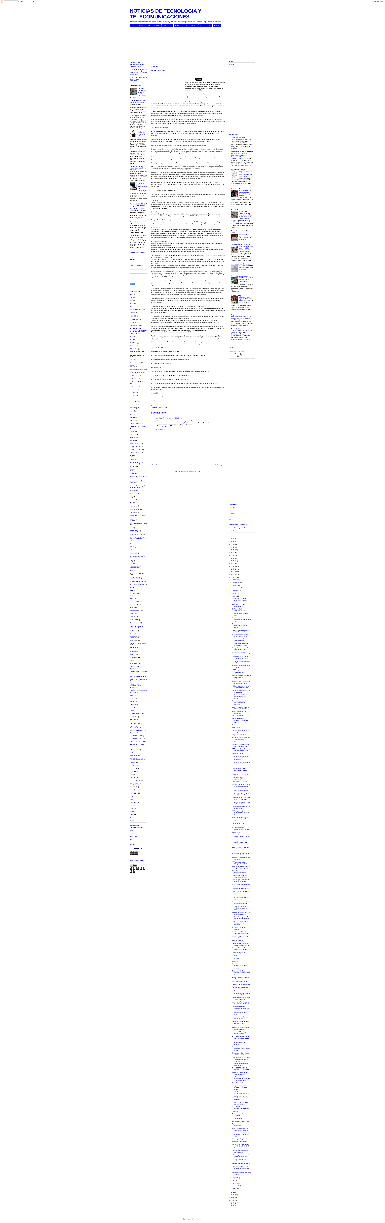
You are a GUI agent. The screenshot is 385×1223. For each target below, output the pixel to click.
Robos (132, 634)
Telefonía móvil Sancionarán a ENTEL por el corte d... (241, 867)
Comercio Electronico (136, 369)
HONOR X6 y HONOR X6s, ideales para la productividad (138, 79)
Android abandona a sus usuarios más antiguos (240, 1129)
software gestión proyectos (138, 671)
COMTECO (133, 375)
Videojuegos (134, 784)
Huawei (132, 500)
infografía (133, 512)
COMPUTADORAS (163, 407)
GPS (131, 470)
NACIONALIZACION (136, 581)
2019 (233, 558)
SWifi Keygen (236, 727)
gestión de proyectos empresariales (136, 463)
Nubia (132, 598)
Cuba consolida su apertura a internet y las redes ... (241, 1079)
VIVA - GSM (133, 793)
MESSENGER (134, 567)
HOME (133, 25)
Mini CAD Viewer (237, 940)
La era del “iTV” (237, 832)
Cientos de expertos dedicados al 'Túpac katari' (241, 1007)
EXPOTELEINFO (135, 453)
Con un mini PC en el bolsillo (241, 781)
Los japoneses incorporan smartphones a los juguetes (240, 1042)
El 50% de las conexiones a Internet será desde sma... (241, 1092)
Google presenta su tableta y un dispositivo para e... (241, 644)
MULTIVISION (134, 578)
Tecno (132, 710)
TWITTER (133, 777)
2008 (233, 1200)
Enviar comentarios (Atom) (192, 471)
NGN (131, 587)
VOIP (131, 799)
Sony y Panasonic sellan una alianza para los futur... (241, 708)
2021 (233, 552)
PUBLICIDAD (134, 614)
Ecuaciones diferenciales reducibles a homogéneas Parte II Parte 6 (246, 267)
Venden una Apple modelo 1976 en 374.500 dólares (241, 1003)
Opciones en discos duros (240, 888)
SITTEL (132, 654)
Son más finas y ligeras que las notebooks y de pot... (241, 682)
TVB (131, 774)
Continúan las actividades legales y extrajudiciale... (240, 964)
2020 (233, 555)
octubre (235, 585)
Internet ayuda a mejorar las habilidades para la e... (241, 1155)
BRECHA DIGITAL (135, 352)
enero (235, 1188)
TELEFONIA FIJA (135, 736)
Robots (141, 25)
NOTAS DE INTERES (136, 593)
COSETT (133, 389)
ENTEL (209, 25)
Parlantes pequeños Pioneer (241, 984)
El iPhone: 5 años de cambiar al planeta (238, 610)
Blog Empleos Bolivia (238, 169)
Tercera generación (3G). (138, 151)
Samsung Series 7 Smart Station (142, 184)
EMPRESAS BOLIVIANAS (138, 426)
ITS (131, 550)
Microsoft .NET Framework (240, 716)
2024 (233, 544)
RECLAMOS (134, 620)
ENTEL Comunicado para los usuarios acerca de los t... (241, 892)
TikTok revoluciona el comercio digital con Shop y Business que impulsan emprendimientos (245, 194)
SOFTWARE (134, 663)
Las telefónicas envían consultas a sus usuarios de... (240, 897)
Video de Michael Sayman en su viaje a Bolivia (241, 1032)
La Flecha (232, 531)
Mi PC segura (236, 670)
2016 (233, 566)
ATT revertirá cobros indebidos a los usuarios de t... (240, 812)
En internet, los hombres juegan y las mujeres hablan (240, 600)
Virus (131, 790)
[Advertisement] (190, 44)
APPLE (132, 322)
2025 (233, 541)
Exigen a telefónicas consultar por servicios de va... (241, 972)
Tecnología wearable (238, 137)
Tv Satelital (133, 771)
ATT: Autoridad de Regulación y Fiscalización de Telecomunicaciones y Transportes (138, 331)
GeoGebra (235, 968)
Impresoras (133, 506)
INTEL (132, 520)
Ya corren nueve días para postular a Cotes (240, 639)
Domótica (133, 417)
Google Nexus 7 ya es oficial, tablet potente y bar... (241, 648)
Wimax (132, 808)
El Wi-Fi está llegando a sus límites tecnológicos (241, 885)
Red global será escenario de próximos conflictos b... (241, 794)
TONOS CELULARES (136, 759)
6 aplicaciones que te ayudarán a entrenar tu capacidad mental (137, 64)
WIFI (131, 805)
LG (131, 561)
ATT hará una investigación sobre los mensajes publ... (241, 1037)
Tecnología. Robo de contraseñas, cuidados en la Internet (138, 167)
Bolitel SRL (133, 343)
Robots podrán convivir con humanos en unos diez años (240, 1012)
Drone (132, 420)
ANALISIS (133, 316)
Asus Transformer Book (239, 981)
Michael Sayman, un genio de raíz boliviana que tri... (241, 687)
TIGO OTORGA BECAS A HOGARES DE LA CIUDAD (241, 1068)
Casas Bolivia (235, 210)
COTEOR (133, 408)
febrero (235, 1186)
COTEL (177, 25)
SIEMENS (133, 648)
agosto (235, 590)
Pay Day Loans (189, 423)
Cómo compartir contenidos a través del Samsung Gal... (241, 764)
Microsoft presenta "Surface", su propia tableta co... (241, 913)
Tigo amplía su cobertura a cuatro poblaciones (240, 854)
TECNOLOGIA (134, 714)
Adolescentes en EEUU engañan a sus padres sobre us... (240, 720)
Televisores (133, 750)
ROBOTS (133, 637)
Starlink (132, 698)
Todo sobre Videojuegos (239, 276)
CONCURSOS (134, 378)
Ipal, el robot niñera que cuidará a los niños (142, 133)
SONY (132, 695)
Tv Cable (133, 765)
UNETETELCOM (135, 780)
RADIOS (132, 617)
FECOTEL (133, 459)
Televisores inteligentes (239, 1141)
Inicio (189, 465)
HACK (148, 25)
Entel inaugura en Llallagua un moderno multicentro (138, 116)
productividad (134, 607)
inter (131, 528)
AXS (164, 25)
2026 (233, 539)
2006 (233, 1206)
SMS (131, 660)
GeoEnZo (235, 961)
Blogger (199, 1219)
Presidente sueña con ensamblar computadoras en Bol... (241, 1048)
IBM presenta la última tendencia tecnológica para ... (239, 770)
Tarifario (231, 64)
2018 (233, 561)
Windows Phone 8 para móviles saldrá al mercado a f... (241, 836)
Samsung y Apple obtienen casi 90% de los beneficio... (240, 1023)
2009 (233, 1197)
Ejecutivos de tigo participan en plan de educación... (241, 798)
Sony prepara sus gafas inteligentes (239, 712)
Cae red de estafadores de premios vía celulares (138, 236)
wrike (131, 814)
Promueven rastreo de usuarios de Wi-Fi (239, 778)
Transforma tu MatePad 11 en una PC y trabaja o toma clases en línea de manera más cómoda (138, 71)
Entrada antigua (219, 465)
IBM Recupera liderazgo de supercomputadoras (240, 880)
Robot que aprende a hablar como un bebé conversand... (241, 757)
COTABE (132, 392)
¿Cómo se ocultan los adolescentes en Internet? (241, 653)
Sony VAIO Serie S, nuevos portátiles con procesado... (241, 1107)
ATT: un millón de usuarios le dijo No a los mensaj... (241, 662)
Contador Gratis (135, 851)
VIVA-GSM (194, 25)
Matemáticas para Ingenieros (241, 264)
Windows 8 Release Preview (241, 1121)
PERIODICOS (134, 601)
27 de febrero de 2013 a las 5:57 (173, 418)
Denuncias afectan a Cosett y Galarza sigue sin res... (241, 1058)
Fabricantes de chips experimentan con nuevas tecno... (241, 953)
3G (131, 294)
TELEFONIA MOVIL (136, 739)
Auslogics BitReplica (238, 725)
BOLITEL (133, 339)
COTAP (132, 395)
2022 (233, 550)
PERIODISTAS (134, 604)
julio (234, 593)
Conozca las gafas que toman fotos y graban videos (239, 625)
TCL (131, 707)
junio (234, 596)
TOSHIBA (133, 762)
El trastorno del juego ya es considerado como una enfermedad (246, 279)
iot (130, 543)
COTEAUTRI (134, 402)
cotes (131, 411)
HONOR (216, 25)
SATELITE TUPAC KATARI (138, 643)
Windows (133, 811)
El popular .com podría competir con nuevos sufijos (239, 1087)
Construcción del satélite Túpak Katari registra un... (241, 932)
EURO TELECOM (135, 443)
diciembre (236, 579)
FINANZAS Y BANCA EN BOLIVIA (242, 152)
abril (234, 1180)
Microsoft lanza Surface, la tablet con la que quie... (240, 948)
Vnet (131, 796)
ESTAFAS (133, 440)
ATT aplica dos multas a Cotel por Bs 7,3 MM (239, 863)
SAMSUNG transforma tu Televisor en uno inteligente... (240, 922)
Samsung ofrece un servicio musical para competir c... (241, 944)
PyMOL (234, 742)
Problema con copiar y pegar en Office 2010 (241, 803)
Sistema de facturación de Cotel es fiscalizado (240, 1028)
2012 (233, 577)
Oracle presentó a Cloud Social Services (240, 937)
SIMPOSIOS (134, 651)
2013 (233, 574)
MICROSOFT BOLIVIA (137, 573)
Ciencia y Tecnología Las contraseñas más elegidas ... (241, 1168)
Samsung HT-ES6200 (239, 753)
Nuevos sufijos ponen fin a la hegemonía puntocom (241, 902)
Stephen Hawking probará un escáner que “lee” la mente (241, 677)
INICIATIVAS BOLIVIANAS (138, 515)
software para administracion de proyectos (135, 685)
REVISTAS (133, 631)
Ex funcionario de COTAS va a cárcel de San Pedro (241, 657)
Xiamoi (132, 818)
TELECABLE (134, 717)
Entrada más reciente (159, 465)
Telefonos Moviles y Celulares (241, 244)
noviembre (236, 582)
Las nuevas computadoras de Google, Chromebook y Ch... (241, 1134)
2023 (233, 547)
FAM (131, 456)
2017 (233, 563)
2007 (233, 1203)
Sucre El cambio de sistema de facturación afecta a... (241, 785)
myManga (235, 1111)
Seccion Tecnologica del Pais (238, 528)
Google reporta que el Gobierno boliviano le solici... (239, 908)
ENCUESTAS (134, 431)
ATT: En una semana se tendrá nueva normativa (240, 828)
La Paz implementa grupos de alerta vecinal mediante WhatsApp (245, 298)
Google (132, 467)
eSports (132, 437)
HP (131, 497)
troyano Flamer (237, 1118)
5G (131, 300)
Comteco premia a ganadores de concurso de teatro (241, 619)
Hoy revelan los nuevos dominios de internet (239, 1160)
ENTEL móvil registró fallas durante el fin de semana (240, 917)
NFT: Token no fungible (137, 584)
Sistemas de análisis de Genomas (239, 1114)
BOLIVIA (132, 346)
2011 (232, 1192)
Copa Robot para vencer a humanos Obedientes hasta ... (240, 818)
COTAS (185, 25)
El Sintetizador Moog (238, 672)
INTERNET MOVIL (136, 534)
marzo (235, 1183)
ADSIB (132, 303)
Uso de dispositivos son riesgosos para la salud (240, 876)
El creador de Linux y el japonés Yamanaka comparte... (239, 1097)
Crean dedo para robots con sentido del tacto (241, 807)
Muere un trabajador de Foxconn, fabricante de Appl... (240, 1074)
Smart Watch (134, 657)
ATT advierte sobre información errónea (239, 871)
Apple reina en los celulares (241, 774)
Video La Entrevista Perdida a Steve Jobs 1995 (241, 998)
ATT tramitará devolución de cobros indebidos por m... (241, 749)
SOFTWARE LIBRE (136, 676)
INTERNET (157, 25)
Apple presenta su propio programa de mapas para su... (241, 988)
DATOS (132, 414)
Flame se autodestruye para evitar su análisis (241, 738)
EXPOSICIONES (135, 447)
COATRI (132, 366)
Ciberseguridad (135, 363)
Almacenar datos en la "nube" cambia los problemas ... (239, 702)
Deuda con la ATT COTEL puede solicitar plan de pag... (240, 848)
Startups (132, 701)
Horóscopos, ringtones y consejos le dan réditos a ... (240, 842)
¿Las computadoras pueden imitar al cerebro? (241, 631)
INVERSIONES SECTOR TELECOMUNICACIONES (138, 538)
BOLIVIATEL (134, 349)
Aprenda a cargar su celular (241, 1163)
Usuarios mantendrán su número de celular (240, 1017)
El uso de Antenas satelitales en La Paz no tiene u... (241, 635)
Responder (159, 429)
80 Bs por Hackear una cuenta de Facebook (142, 91)
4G (131, 297)
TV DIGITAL (133, 768)
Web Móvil (133, 802)
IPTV (131, 547)
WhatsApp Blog (236, 295)
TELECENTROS (135, 723)
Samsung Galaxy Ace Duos (240, 1139)
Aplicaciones (134, 319)
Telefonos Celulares (136, 742)
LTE (131, 564)
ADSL (131, 306)
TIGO (201, 25)
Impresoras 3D (134, 509)
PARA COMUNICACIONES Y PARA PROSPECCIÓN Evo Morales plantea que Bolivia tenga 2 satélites (138, 206)
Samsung (133, 640)
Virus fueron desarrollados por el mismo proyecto (240, 789)
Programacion (235, 315)
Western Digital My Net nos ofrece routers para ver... (240, 745)
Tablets (132, 704)
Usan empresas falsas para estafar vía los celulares (138, 101)
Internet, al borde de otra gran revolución (240, 1151)
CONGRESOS (134, 386)
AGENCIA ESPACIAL (136, 310)
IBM (131, 503)
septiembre (236, 588)
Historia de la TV (135, 490)
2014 (233, 572)
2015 (233, 569)
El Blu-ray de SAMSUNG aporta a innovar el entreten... (240, 696)
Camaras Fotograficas (137, 355)
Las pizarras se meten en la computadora (241, 691)
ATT (171, 25)
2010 (233, 1195)
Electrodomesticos (135, 423)
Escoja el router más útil (137, 222)
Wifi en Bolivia (236, 329)
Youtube (132, 821)
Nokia (131, 590)
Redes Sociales (135, 623)
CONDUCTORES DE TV (137, 381)
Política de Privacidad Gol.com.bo (241, 139)
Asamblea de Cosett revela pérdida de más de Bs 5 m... (240, 1145)
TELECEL (133, 720)
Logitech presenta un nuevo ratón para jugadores (241, 731)
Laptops (132, 553)
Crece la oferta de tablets (240, 1083)
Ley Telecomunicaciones (137, 556)
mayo (234, 1178)
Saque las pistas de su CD (240, 735)
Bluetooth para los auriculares (238, 824)
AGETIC (132, 313)
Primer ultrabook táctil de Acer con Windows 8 (240, 1103)
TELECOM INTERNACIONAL (135, 727)
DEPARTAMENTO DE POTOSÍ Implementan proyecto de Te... (240, 1063)
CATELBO (133, 360)
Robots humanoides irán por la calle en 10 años (241, 994)
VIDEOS (132, 787)
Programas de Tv (135, 610)
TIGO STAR (133, 756)
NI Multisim (235, 958)
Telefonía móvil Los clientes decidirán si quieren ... (241, 1054)
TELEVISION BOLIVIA (137, 745)
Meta (131, 570)
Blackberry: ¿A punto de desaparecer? (239, 605)
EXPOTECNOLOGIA (136, 450)
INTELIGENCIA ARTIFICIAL (138, 523)
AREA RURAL (134, 325)
